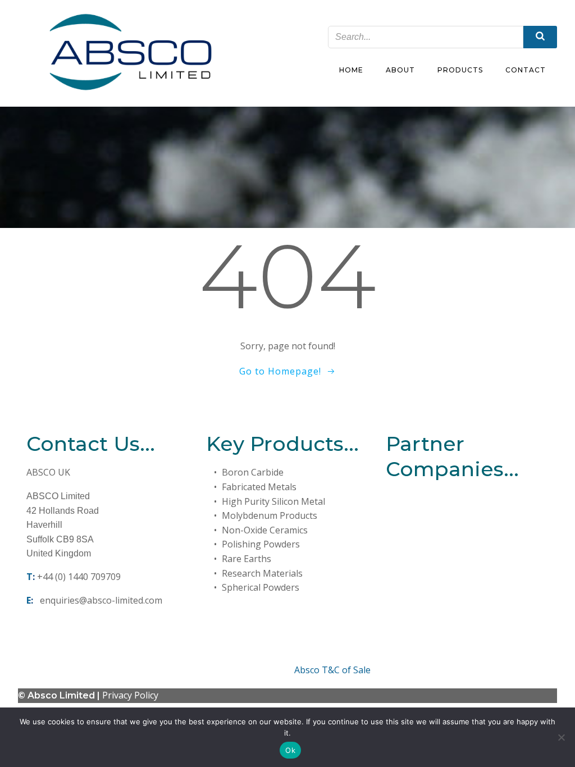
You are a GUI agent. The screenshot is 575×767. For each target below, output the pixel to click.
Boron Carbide (253, 472)
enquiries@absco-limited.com (101, 600)
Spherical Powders (260, 587)
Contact (525, 70)
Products (460, 70)
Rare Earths (246, 559)
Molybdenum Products (269, 515)
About (400, 70)
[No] (561, 737)
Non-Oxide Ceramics (265, 530)
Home (351, 70)
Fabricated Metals (259, 487)
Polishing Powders (261, 544)
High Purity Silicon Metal (273, 501)
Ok (290, 750)
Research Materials (262, 573)
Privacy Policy (130, 695)
